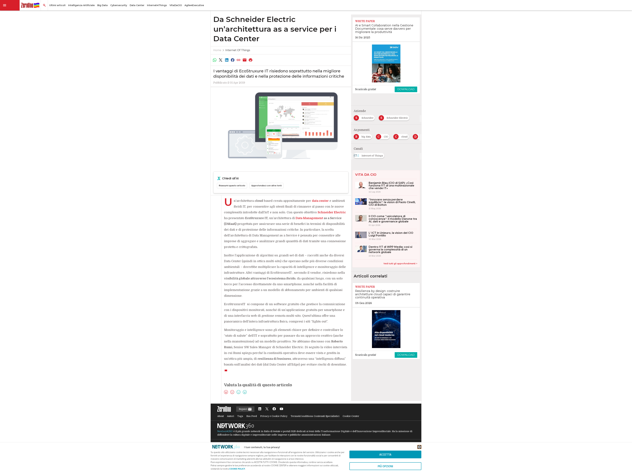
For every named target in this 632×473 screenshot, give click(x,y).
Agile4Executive (194, 5)
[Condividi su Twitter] (220, 60)
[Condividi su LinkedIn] (226, 60)
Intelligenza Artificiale (81, 5)
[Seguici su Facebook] (274, 409)
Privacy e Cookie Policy (273, 416)
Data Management (309, 218)
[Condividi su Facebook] (232, 60)
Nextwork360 (225, 431)
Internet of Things (237, 50)
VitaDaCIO (176, 5)
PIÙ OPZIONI (385, 466)
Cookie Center (351, 416)
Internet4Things (157, 5)
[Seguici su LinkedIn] (260, 409)
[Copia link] (238, 60)
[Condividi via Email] (244, 60)
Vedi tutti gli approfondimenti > (400, 263)
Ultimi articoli (57, 5)
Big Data (102, 5)
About (220, 416)
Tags (240, 416)
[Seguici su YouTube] (281, 409)
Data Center (137, 5)
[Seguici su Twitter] (267, 409)
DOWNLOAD (406, 89)
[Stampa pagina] (250, 60)
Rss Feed (251, 416)
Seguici (243, 409)
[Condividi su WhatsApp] (214, 60)
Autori (230, 416)
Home (217, 50)
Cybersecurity (118, 5)
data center (320, 200)
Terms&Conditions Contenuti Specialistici (315, 416)
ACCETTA (385, 454)
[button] (10, 5)
